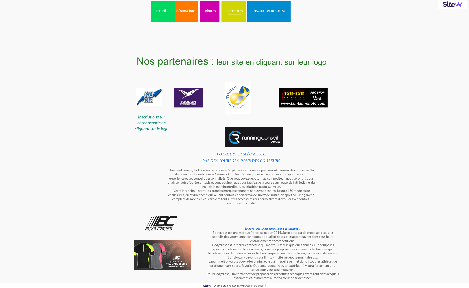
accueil (161, 10)
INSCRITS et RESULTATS (270, 10)
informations (185, 10)
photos (210, 10)
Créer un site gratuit (255, 286)
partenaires (234, 10)
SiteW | (228, 286)
